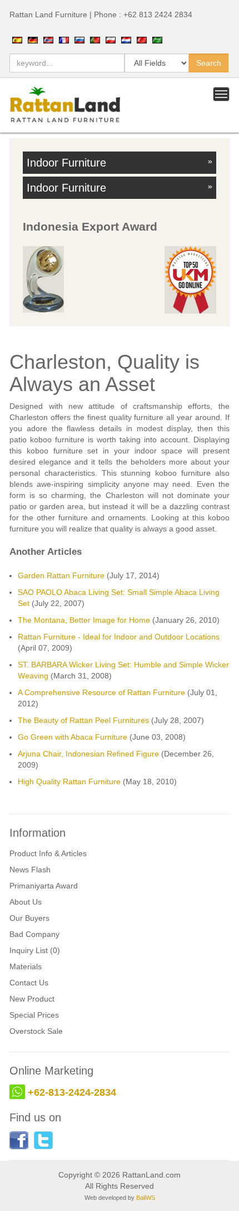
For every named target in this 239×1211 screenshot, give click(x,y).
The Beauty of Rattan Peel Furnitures (83, 720)
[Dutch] (126, 39)
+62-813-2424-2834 (72, 1092)
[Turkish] (142, 39)
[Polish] (111, 39)
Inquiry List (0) (34, 950)
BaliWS (145, 1197)
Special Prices (34, 1014)
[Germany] (33, 39)
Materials (25, 966)
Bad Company (34, 934)
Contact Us (28, 982)
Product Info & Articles (48, 853)
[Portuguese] (95, 39)
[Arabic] (157, 39)
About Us (25, 901)
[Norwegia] (48, 39)
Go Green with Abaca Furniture (72, 737)
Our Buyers (29, 918)
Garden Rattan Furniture (61, 575)
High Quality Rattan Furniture (69, 781)
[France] (64, 39)
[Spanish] (17, 39)
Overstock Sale (36, 1031)
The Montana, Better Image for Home (84, 620)
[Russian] (79, 39)
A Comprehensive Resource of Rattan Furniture (101, 692)
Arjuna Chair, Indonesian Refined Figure (88, 753)
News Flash (30, 869)
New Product (31, 998)
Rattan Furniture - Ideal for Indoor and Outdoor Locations (119, 636)
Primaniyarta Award (43, 885)
